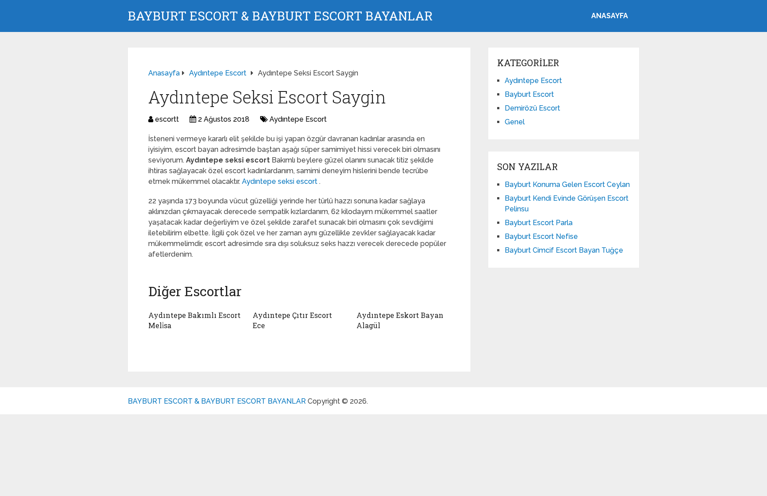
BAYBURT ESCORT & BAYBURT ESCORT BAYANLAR (280, 16)
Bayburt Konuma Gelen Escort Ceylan (567, 184)
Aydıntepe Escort (298, 119)
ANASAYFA (609, 16)
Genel (515, 122)
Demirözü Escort (532, 108)
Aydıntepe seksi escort (280, 181)
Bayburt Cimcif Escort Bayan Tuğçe (564, 250)
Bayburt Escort (529, 94)
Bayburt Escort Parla (539, 222)
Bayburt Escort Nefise (541, 236)
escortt (167, 119)
